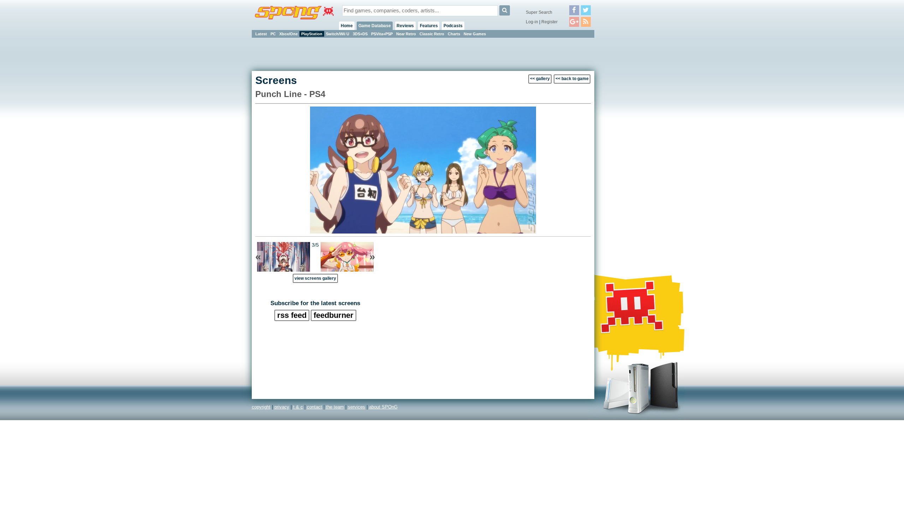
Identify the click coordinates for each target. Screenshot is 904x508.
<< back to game (572, 78)
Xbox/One (288, 34)
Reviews (405, 25)
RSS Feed (292, 315)
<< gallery (540, 78)
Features (429, 25)
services (356, 407)
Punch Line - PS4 (290, 94)
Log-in (532, 21)
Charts (454, 34)
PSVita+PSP (382, 34)
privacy (281, 407)
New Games (475, 34)
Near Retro (406, 34)
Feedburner (333, 315)
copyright (261, 407)
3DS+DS (360, 34)
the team (335, 407)
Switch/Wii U (337, 34)
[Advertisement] (626, 144)
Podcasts (453, 25)
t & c (298, 407)
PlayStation (311, 34)
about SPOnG (383, 407)
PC (273, 34)
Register (549, 21)
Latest (261, 34)
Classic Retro (432, 34)
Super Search (539, 12)
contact (314, 407)
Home (347, 25)
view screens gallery (315, 278)
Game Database (374, 25)
